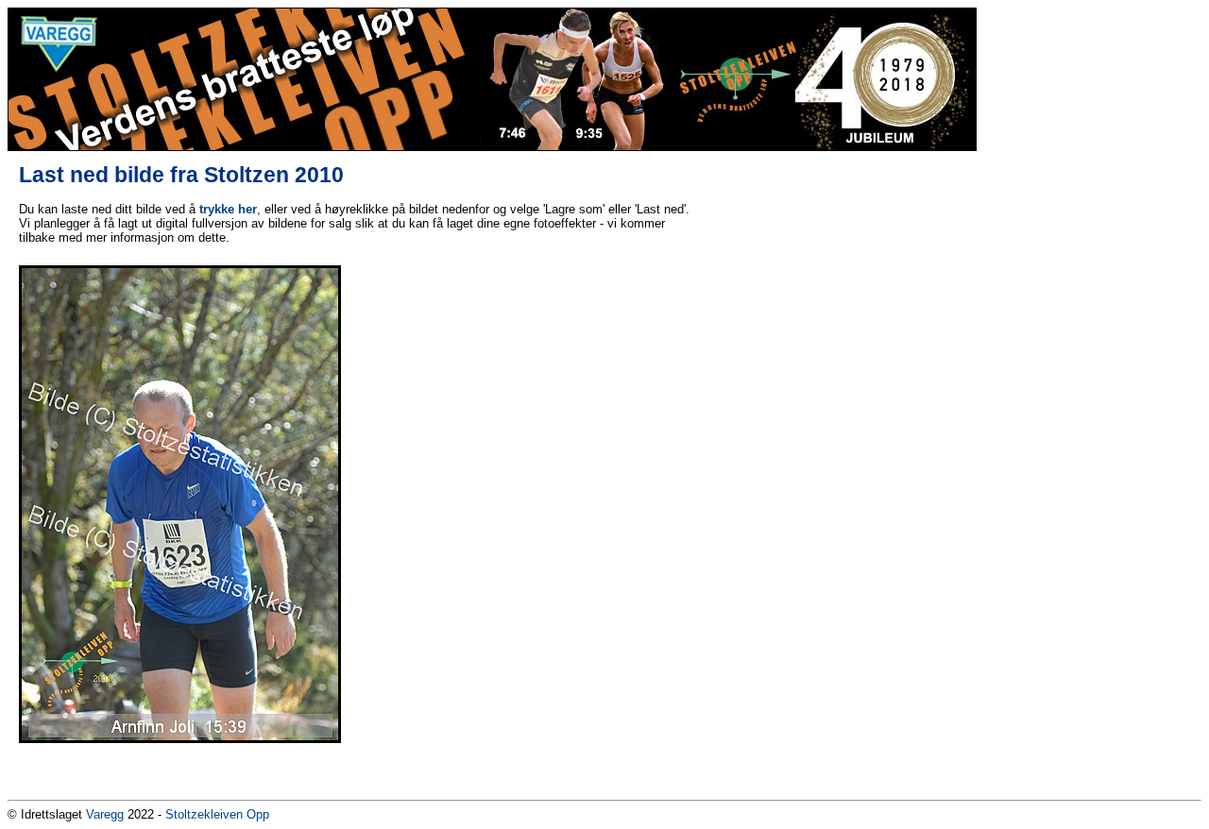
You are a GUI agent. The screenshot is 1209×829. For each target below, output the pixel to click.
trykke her (228, 209)
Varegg (105, 814)
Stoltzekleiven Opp (217, 814)
